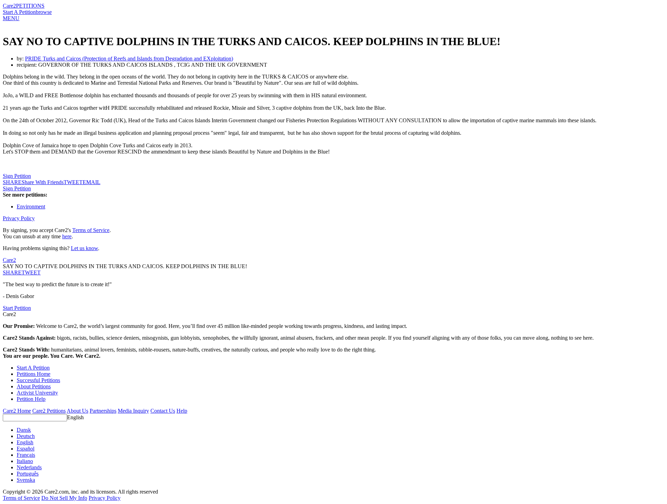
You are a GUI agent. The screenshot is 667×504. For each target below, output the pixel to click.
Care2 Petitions (49, 411)
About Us (77, 411)
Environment (31, 206)
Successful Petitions (38, 380)
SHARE (12, 272)
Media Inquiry (133, 411)
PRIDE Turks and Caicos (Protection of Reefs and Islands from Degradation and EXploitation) (129, 58)
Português (28, 474)
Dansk (24, 430)
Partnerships (103, 411)
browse (44, 12)
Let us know (84, 248)
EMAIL (91, 182)
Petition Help (31, 399)
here (67, 236)
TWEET (73, 182)
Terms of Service (90, 230)
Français (26, 455)
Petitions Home (33, 374)
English (75, 417)
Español (25, 449)
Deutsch (26, 436)
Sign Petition (17, 176)
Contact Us (162, 411)
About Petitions (34, 386)
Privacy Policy (19, 218)
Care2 (9, 6)
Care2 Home (17, 411)
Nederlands (29, 467)
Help (181, 411)
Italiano (25, 461)
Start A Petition (19, 12)
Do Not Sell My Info (64, 498)
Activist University (37, 393)
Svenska (26, 480)
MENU (11, 18)
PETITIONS (30, 6)
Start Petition (17, 308)
